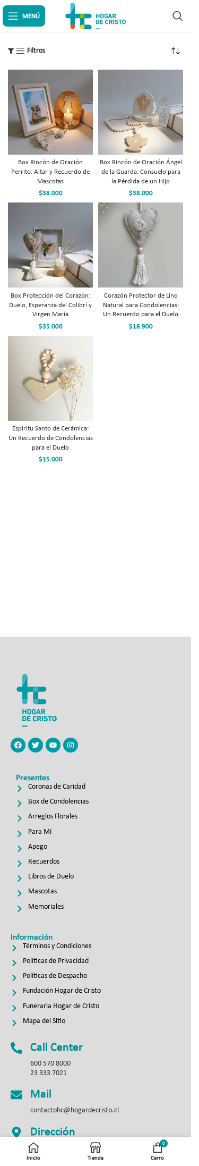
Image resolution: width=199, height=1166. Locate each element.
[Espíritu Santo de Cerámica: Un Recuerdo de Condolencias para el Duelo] (50, 378)
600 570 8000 (50, 1064)
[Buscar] (177, 16)
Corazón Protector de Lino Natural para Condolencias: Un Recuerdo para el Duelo (141, 305)
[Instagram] (70, 745)
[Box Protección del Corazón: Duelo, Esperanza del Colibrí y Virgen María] (50, 245)
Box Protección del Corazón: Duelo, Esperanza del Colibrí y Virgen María (50, 305)
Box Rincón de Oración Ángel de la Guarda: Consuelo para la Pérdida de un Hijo (141, 171)
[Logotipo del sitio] (95, 16)
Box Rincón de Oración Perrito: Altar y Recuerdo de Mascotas (50, 171)
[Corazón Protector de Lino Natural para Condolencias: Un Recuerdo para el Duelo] (140, 245)
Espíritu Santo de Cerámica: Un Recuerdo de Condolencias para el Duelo (50, 438)
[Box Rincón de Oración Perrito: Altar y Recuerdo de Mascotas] (50, 112)
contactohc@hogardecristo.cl (74, 1110)
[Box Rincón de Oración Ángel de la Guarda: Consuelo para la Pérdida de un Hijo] (140, 112)
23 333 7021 (48, 1073)
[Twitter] (35, 745)
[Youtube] (53, 745)
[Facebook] (18, 745)
